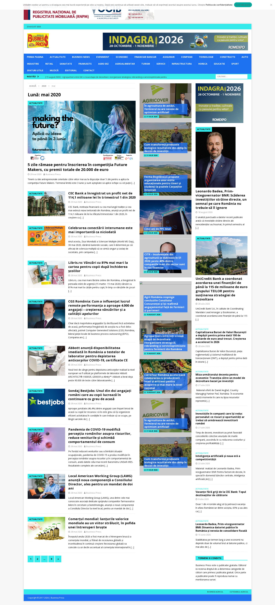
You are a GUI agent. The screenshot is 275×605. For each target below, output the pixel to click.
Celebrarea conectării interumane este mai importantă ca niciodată (100, 230)
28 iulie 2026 (204, 303)
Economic (122, 56)
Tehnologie (206, 56)
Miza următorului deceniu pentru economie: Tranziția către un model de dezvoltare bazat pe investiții (220, 378)
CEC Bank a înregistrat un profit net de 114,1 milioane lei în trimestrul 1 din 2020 (102, 195)
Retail (49, 63)
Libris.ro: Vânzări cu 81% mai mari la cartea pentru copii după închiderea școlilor (98, 266)
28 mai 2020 (76, 236)
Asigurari (169, 56)
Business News (81, 56)
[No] (271, 4)
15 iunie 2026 (204, 534)
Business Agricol (215, 592)
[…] (133, 182)
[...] (197, 227)
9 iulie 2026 (203, 499)
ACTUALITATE (58, 56)
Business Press (53, 174)
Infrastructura (182, 63)
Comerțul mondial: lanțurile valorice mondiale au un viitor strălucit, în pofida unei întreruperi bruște (101, 523)
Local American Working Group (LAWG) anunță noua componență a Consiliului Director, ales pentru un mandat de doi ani (100, 482)
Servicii (160, 63)
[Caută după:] (231, 76)
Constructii (227, 56)
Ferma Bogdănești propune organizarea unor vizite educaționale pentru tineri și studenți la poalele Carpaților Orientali (163, 183)
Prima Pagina (35, 56)
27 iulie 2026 (204, 385)
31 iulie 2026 (152, 117)
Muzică (54, 70)
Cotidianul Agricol (239, 592)
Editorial (71, 70)
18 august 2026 (205, 212)
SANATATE (66, 63)
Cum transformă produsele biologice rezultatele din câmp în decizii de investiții (165, 148)
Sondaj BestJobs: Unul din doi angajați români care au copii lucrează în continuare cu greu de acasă (99, 395)
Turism (145, 63)
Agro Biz (103, 63)
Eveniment (102, 56)
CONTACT (89, 70)
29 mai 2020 (35, 174)
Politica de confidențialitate (219, 4)
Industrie (33, 63)
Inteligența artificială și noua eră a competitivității (218, 457)
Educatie (219, 63)
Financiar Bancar (145, 56)
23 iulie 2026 (204, 463)
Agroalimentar (125, 63)
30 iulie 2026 (152, 194)
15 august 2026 (153, 353)
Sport (235, 63)
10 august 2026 (153, 392)
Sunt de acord (243, 4)
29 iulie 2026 (152, 272)
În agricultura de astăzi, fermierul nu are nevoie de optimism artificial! (161, 109)
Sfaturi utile (35, 70)
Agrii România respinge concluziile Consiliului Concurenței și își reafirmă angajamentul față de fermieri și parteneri (164, 303)
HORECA (202, 63)
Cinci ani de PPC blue (157, 229)
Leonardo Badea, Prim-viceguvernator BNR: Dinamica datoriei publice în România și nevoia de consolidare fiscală (221, 527)
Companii (186, 56)
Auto (245, 56)
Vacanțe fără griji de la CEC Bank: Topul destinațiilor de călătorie (221, 493)
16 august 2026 (153, 314)
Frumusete (85, 63)
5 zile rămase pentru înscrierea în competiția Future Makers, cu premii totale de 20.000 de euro (77, 167)
